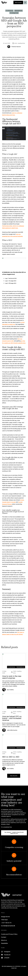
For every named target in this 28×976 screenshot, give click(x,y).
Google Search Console (9, 502)
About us (4, 940)
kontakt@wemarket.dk (8, 926)
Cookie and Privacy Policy (9, 934)
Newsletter (4, 943)
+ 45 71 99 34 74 (6, 923)
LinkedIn (6, 958)
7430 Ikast (4, 919)
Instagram (7, 951)
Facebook (7, 955)
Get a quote (18, 2)
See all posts (13, 776)
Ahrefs (22, 500)
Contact (3, 937)
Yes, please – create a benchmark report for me (14, 832)
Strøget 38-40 (5, 916)
